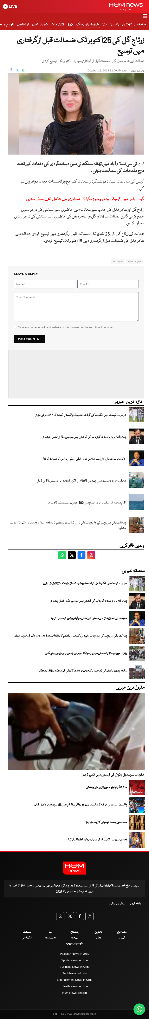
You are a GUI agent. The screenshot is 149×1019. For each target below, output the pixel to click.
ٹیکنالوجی (23, 24)
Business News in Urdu (74, 966)
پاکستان (114, 24)
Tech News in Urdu (74, 973)
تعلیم (34, 24)
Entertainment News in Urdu (74, 979)
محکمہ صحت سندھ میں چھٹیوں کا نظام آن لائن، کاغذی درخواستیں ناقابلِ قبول (81, 480)
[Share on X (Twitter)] (17, 70)
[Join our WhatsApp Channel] (139, 1009)
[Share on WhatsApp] (24, 70)
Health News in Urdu (75, 986)
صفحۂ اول (140, 24)
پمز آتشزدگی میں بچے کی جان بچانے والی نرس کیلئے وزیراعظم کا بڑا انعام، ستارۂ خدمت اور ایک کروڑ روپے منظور (68, 525)
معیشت (27, 932)
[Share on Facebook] (11, 70)
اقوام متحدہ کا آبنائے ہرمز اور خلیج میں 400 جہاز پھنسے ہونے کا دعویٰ (87, 502)
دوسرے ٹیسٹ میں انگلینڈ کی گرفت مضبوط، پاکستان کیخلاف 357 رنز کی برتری (80, 415)
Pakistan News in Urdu (74, 953)
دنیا (104, 24)
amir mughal (134, 261)
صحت (74, 938)
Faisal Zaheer (137, 71)
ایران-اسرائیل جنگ (87, 24)
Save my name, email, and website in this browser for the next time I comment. (66, 327)
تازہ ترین (126, 24)
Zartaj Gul (118, 261)
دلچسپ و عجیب (74, 943)
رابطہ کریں (135, 904)
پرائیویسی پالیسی (116, 904)
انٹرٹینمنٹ (57, 24)
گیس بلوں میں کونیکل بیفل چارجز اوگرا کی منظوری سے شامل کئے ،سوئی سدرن (85, 199)
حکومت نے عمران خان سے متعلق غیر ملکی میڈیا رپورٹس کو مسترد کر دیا (84, 458)
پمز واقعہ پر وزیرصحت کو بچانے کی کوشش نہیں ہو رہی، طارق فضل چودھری (84, 437)
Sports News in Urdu (74, 960)
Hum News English (74, 992)
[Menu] (145, 18)
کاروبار (44, 24)
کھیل (70, 24)
